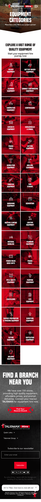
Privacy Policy (20, 494)
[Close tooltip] (36, 487)
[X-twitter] (16, 472)
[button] (6, 5)
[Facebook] (13, 472)
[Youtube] (24, 472)
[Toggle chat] (36, 495)
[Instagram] (20, 472)
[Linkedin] (28, 472)
